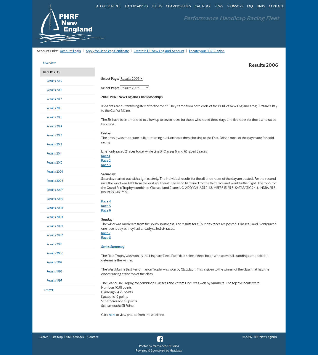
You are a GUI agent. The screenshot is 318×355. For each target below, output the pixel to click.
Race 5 (106, 206)
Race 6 (106, 210)
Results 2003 (55, 226)
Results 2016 (54, 108)
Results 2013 (54, 135)
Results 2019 (54, 81)
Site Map (57, 337)
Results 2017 (54, 99)
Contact (92, 337)
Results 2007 (55, 189)
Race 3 (106, 165)
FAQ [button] (250, 6)
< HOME (48, 289)
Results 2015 (54, 117)
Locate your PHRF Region (207, 51)
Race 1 (105, 156)
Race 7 (106, 233)
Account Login (70, 51)
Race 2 (106, 160)
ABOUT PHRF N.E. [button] (108, 6)
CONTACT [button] (276, 6)
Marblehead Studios (166, 346)
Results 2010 (54, 162)
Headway (176, 350)
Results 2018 (54, 90)
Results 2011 (54, 153)
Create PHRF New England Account (159, 51)
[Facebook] (159, 340)
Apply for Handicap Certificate (107, 51)
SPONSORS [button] (235, 6)
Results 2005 (55, 208)
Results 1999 (55, 262)
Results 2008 (55, 180)
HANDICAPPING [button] (136, 6)
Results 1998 (55, 271)
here (112, 315)
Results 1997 (54, 280)
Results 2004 (55, 217)
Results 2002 (55, 235)
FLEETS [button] (157, 6)
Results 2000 (55, 253)
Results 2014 (54, 126)
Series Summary (112, 246)
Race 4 (106, 201)
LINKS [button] (261, 6)
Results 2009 (55, 171)
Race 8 (106, 237)
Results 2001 (54, 244)
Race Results (51, 72)
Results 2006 (55, 199)
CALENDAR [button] (202, 6)
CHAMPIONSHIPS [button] (178, 6)
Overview (49, 63)
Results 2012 (54, 144)
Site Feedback (75, 337)
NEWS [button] (218, 6)
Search (44, 337)
